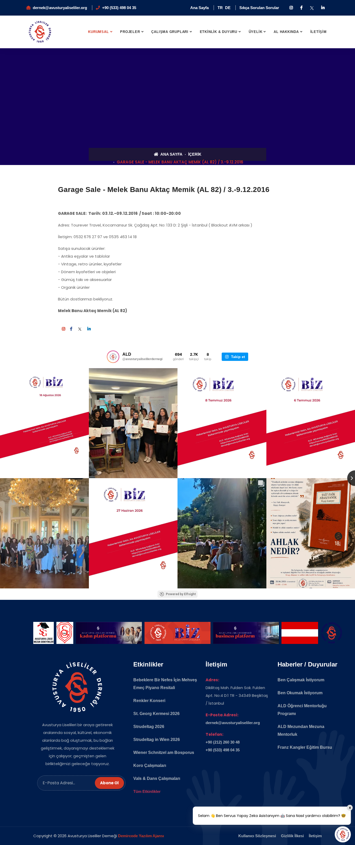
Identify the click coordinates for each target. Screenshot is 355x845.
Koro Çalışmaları (149, 765)
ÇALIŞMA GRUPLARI (169, 32)
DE (228, 7)
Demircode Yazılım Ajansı (141, 836)
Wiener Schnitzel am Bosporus (163, 752)
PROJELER (130, 32)
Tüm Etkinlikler (147, 791)
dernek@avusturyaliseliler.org (60, 7)
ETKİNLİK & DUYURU (218, 32)
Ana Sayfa (199, 7)
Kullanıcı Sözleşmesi (257, 836)
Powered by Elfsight (181, 594)
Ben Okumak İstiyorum (300, 693)
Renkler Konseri (149, 700)
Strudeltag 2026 (148, 726)
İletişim (315, 836)
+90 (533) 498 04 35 (119, 7)
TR (220, 7)
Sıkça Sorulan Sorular (259, 7)
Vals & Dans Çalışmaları (156, 778)
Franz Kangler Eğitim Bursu (305, 747)
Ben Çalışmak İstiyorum (301, 680)
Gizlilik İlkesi (292, 836)
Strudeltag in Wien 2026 (156, 739)
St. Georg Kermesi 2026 (156, 713)
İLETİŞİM (318, 32)
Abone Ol (109, 783)
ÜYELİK (255, 32)
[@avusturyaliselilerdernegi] (113, 357)
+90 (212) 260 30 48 (223, 742)
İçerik (194, 154)
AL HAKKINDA (286, 32)
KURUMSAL (98, 32)
